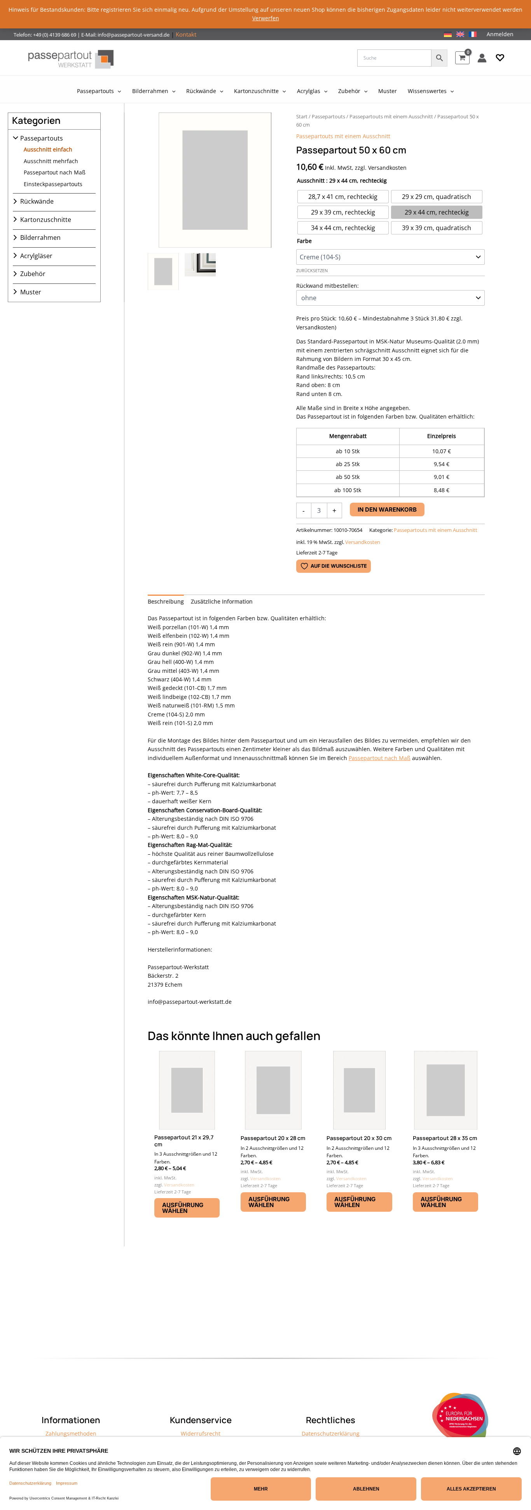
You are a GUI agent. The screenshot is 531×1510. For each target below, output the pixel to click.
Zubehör (32, 273)
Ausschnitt (311, 180)
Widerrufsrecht (200, 1433)
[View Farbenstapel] (200, 271)
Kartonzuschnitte (45, 219)
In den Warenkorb (387, 509)
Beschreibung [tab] (166, 601)
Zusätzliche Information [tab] (222, 601)
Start (301, 116)
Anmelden (500, 34)
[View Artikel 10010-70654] (163, 271)
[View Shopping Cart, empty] (462, 57)
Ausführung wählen (182, 1207)
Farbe (304, 241)
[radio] (343, 196)
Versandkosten (362, 542)
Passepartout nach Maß (55, 172)
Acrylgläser (36, 255)
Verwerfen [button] (265, 18)
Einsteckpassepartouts (53, 183)
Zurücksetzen (312, 270)
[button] (500, 58)
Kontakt (186, 34)
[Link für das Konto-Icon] (482, 58)
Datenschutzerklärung (331, 1433)
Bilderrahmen (40, 237)
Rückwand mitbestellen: (327, 285)
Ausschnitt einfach (48, 149)
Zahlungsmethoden (70, 1433)
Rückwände (37, 201)
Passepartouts (41, 138)
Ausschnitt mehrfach (51, 160)
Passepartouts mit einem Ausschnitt (391, 116)
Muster (30, 291)
